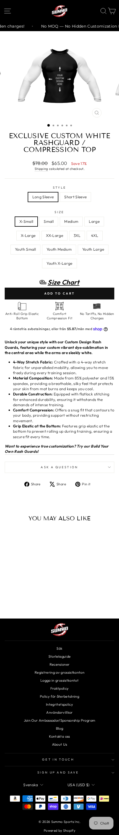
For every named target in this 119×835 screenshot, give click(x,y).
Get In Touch (58, 759)
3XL (77, 235)
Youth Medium (59, 249)
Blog (59, 728)
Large (94, 221)
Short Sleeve (75, 196)
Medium (71, 221)
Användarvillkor (59, 712)
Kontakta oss (59, 736)
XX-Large (54, 235)
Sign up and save (58, 772)
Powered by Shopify (59, 830)
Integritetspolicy (59, 704)
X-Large (28, 235)
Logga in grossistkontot (59, 680)
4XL (94, 235)
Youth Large (93, 249)
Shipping (41, 169)
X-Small (26, 221)
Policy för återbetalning (59, 696)
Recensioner (60, 664)
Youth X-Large (59, 263)
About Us (59, 744)
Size (59, 212)
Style (59, 187)
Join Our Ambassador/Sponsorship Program (59, 720)
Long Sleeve (43, 196)
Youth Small (25, 249)
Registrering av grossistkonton (59, 672)
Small (49, 221)
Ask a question (59, 467)
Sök (59, 648)
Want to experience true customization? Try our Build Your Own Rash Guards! (57, 449)
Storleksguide (59, 656)
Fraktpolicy (59, 688)
